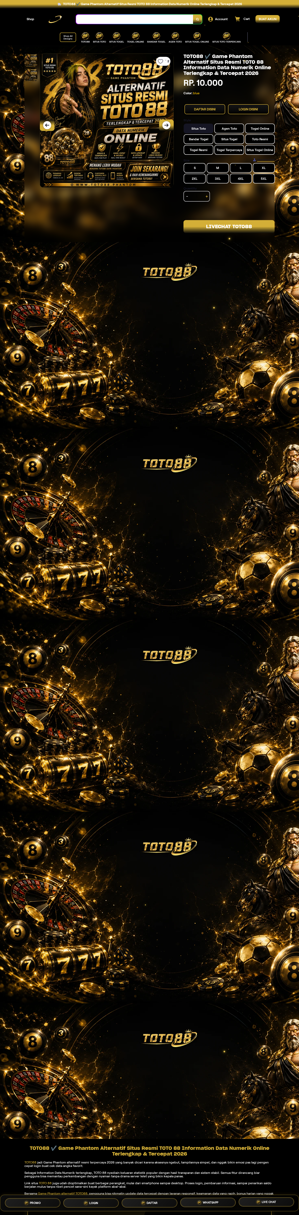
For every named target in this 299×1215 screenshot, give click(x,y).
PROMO (35, 1202)
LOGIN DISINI (248, 109)
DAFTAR (152, 1203)
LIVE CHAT (269, 1202)
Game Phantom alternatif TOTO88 (62, 1193)
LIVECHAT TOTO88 (229, 226)
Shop (30, 19)
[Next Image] (166, 125)
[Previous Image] (47, 125)
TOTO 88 (45, 1183)
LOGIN (93, 1203)
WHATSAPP (210, 1202)
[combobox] (134, 19)
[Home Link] (55, 19)
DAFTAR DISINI (205, 109)
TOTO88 (30, 1162)
